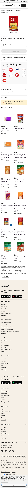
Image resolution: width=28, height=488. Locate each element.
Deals (3, 351)
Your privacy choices (10, 474)
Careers (3, 361)
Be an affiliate (5, 395)
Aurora (3, 429)
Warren (3, 431)
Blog (2, 365)
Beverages (4, 306)
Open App (24, 1)
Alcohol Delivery (6, 324)
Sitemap (3, 369)
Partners (3, 367)
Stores (3, 343)
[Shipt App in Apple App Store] (6, 296)
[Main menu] (3, 5)
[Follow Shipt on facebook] (2, 451)
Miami (3, 413)
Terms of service (5, 472)
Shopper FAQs (5, 402)
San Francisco (5, 411)
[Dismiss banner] (2, 1)
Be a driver (4, 393)
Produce (3, 311)
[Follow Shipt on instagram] (6, 451)
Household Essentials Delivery (10, 331)
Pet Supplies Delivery (7, 327)
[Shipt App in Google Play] (17, 296)
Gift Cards (4, 347)
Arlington (4, 427)
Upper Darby (5, 433)
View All (3, 315)
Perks (3, 397)
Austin (3, 409)
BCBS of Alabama (6, 447)
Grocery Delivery (6, 322)
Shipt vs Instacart (6, 349)
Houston (3, 415)
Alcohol (3, 304)
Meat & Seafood (6, 313)
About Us (4, 359)
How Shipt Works (6, 340)
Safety (3, 399)
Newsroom (4, 363)
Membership (5, 345)
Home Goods (5, 309)
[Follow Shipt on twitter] (13, 451)
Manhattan (4, 417)
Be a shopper (5, 391)
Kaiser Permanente (6, 445)
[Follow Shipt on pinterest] (10, 451)
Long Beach (4, 436)
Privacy (13, 472)
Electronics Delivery (7, 329)
